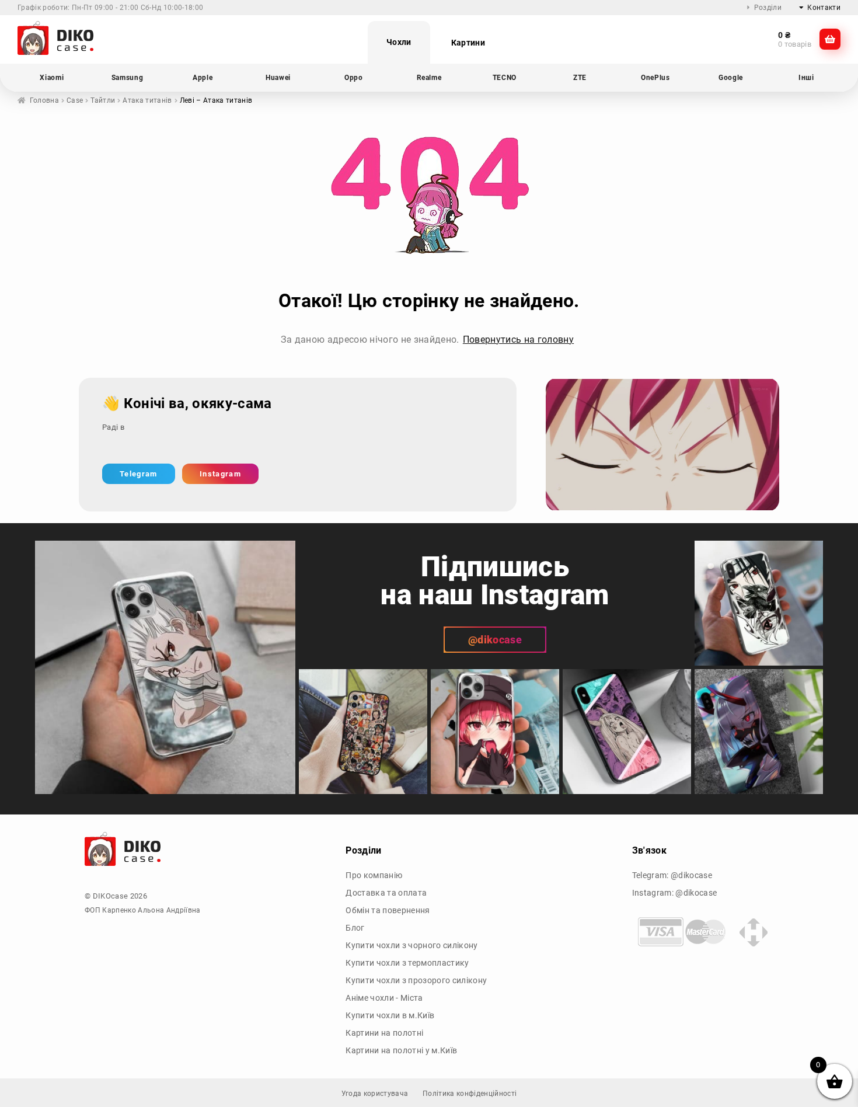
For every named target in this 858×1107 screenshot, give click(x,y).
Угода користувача (375, 1093)
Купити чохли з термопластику (407, 962)
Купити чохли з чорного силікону (411, 945)
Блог (355, 927)
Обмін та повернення (388, 910)
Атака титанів (147, 100)
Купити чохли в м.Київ (390, 1015)
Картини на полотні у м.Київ (401, 1050)
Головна (44, 100)
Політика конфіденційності (470, 1093)
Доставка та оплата (386, 892)
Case (75, 100)
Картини (468, 42)
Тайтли (102, 100)
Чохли (398, 42)
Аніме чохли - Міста (384, 997)
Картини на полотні (384, 1033)
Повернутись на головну (518, 339)
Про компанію (374, 875)
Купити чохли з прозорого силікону (416, 980)
